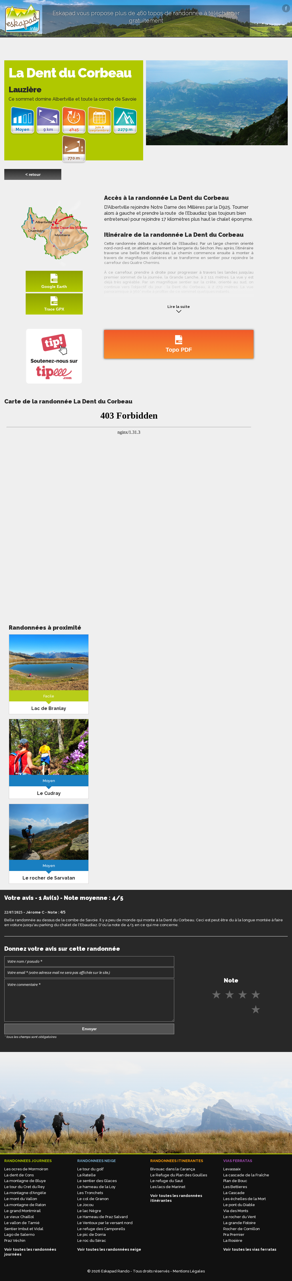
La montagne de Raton (25, 1205)
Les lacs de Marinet (167, 1187)
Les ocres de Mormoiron (26, 1169)
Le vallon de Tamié (22, 1223)
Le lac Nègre (89, 1211)
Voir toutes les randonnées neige (109, 1249)
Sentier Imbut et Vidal (23, 1229)
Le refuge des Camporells (101, 1229)
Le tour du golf (90, 1169)
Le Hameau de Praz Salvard (102, 1217)
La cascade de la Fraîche (246, 1175)
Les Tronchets (90, 1193)
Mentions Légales (189, 1271)
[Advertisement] (49, 568)
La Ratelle (86, 1175)
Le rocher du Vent (239, 1217)
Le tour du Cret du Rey (24, 1187)
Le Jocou (85, 1205)
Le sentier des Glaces (97, 1181)
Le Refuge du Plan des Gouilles (178, 1175)
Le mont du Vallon (20, 1199)
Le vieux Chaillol (19, 1217)
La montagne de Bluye (25, 1181)
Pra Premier (233, 1234)
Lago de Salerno (19, 1234)
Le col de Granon (93, 1199)
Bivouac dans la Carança (172, 1169)
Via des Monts (235, 1211)
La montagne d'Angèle (25, 1193)
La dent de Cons (19, 1175)
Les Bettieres (235, 1187)
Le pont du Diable (239, 1205)
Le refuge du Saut (166, 1181)
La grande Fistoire (239, 1223)
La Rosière (232, 1240)
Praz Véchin (14, 1240)
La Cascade (234, 1193)
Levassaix (232, 1169)
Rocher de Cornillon (241, 1229)
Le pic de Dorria (91, 1234)
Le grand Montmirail (22, 1211)
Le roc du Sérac (91, 1240)
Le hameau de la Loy (96, 1187)
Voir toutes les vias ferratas (249, 1249)
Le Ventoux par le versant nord (105, 1223)
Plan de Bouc (235, 1181)
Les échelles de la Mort (244, 1199)
